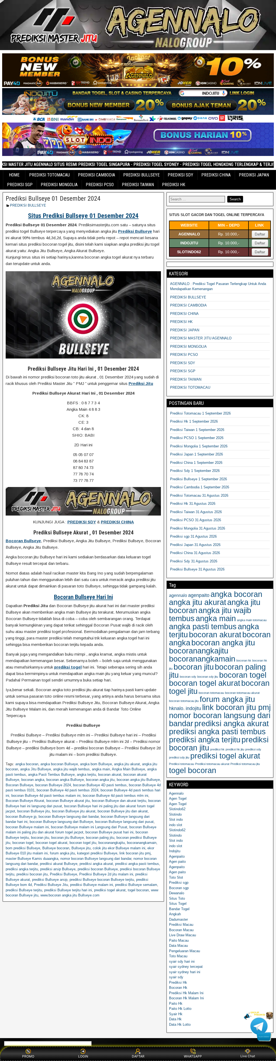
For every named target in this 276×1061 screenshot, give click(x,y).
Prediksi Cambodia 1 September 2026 (199, 487)
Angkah (175, 914)
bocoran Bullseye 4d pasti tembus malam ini (46, 796)
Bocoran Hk (178, 988)
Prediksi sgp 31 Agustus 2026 (193, 536)
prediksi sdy (253, 749)
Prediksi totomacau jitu (245, 764)
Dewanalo (176, 893)
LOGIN (83, 1056)
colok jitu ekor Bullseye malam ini (119, 848)
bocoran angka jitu (100, 780)
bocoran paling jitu (100, 838)
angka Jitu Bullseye (35, 769)
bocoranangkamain (141, 843)
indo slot (175, 825)
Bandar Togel (179, 909)
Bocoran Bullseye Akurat (25, 801)
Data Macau (178, 946)
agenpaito (198, 595)
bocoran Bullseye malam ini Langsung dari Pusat (89, 827)
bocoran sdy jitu (207, 676)
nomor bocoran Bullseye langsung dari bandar (95, 859)
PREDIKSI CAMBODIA (96, 175)
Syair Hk (175, 1014)
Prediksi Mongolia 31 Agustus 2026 (197, 528)
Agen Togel (178, 798)
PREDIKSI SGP (20, 184)
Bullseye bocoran (55, 848)
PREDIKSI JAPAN (254, 175)
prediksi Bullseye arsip (49, 880)
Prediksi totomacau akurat (212, 764)
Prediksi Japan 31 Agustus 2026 (195, 545)
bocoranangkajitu (111, 843)
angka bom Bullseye (96, 764)
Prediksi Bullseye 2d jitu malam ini (106, 874)
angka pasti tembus (203, 626)
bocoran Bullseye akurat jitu (68, 801)
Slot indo (176, 820)
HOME (14, 175)
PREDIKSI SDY (180, 175)
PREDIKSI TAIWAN (138, 184)
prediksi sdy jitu (179, 757)
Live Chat (247, 1056)
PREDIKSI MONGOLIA (59, 184)
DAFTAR (138, 1056)
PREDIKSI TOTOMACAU (49, 175)
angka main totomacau (252, 620)
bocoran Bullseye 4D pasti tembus (100, 785)
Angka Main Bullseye (128, 769)
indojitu (193, 708)
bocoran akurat (109, 775)
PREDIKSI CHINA (216, 175)
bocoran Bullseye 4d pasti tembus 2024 (67, 790)
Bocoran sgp (179, 888)
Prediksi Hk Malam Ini (186, 993)
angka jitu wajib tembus (71, 769)
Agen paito (177, 862)
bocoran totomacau (211, 692)
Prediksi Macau (181, 925)
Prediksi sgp (178, 883)
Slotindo (175, 814)
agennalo (178, 595)
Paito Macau (179, 940)
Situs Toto (177, 898)
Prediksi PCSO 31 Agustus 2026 (195, 520)
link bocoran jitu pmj (135, 853)
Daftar (260, 234)
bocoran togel (22, 843)
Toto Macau (178, 956)
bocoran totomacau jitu (184, 700)
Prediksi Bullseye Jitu (51, 885)
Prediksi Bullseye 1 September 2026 (198, 479)
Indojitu (174, 851)
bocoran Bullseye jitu (33, 811)
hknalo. (177, 708)
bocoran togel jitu (83, 843)
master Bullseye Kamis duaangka (32, 859)
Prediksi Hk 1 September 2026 (194, 421)
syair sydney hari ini (184, 972)
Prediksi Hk (178, 982)
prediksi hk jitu (235, 749)
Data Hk (175, 1019)
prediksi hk (217, 749)
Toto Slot (176, 877)
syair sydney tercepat (186, 967)
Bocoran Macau (181, 930)
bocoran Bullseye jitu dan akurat (123, 811)
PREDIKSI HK (173, 184)
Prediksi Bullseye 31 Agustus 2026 (197, 569)
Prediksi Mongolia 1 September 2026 (198, 446)
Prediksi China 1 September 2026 (196, 463)
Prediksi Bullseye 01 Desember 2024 (53, 198)
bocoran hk (243, 660)
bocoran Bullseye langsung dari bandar (69, 817)
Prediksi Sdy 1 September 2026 (195, 471)
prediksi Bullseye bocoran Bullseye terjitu (102, 880)
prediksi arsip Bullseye (57, 869)
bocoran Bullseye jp (21, 817)
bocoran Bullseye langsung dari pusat (124, 822)
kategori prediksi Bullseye (97, 853)
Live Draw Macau (182, 935)
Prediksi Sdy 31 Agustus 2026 (193, 561)
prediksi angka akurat (96, 864)
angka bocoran (26, 764)
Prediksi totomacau (181, 764)
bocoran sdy (188, 676)
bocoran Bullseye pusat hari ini (109, 832)
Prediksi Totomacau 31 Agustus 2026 (199, 495)
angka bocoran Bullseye (59, 764)
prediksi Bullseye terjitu (24, 890)
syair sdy (176, 977)
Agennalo (176, 793)
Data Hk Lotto (180, 1024)
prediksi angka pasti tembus (137, 864)
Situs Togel (178, 904)
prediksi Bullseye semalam (136, 885)
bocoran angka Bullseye (65, 780)
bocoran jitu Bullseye (67, 838)
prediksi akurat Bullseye (58, 864)
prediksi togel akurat (110, 890)
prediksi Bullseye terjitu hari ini (68, 890)
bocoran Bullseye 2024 (53, 785)
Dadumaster (178, 919)
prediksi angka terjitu (22, 869)
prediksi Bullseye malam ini (91, 885)
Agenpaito (177, 856)
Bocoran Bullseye (19, 785)
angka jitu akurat (127, 764)
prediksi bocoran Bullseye (98, 869)
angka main (101, 769)
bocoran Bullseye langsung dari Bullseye (61, 822)
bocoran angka (32, 780)
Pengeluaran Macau (184, 951)
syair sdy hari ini (182, 961)
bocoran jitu (40, 838)
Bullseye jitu (81, 848)
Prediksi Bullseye (63, 874)
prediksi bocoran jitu (32, 874)
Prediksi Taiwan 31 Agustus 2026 (196, 512)
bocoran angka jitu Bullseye (138, 780)
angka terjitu (86, 775)
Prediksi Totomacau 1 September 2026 (200, 413)
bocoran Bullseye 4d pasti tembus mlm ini (115, 796)
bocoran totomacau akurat (242, 692)
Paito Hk (175, 1003)
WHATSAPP (193, 1056)
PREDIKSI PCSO (100, 184)
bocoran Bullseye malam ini (27, 827)
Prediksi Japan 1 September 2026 (196, 454)
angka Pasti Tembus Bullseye (51, 775)
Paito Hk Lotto (180, 1009)
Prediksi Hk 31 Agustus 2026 (192, 504)
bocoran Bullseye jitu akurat (73, 811)
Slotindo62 (177, 809)
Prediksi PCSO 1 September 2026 (196, 438)
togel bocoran (138, 890)
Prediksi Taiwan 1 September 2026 (197, 430)
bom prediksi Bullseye (23, 848)
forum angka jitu (62, 853)
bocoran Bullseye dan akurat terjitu (119, 801)
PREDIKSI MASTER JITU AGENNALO (201, 338)
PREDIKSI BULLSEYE (141, 175)
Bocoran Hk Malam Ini (186, 998)
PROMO (28, 1056)
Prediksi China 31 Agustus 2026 (195, 553)
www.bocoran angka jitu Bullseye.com (69, 895)
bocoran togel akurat (51, 843)
